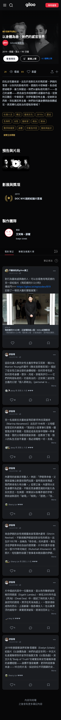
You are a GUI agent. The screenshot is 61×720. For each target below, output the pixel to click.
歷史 (49, 114)
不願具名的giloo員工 (18, 270)
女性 (16, 121)
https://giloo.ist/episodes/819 (33, 286)
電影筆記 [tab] (9, 251)
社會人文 (8, 114)
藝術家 (25, 121)
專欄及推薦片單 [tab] (26, 251)
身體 (20, 128)
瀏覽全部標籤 (9, 135)
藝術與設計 (46, 128)
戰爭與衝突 (9, 128)
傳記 (18, 114)
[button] (54, 271)
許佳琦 (12, 354)
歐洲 (43, 121)
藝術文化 (28, 114)
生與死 (7, 121)
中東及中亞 (32, 128)
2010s (40, 114)
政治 (35, 121)
